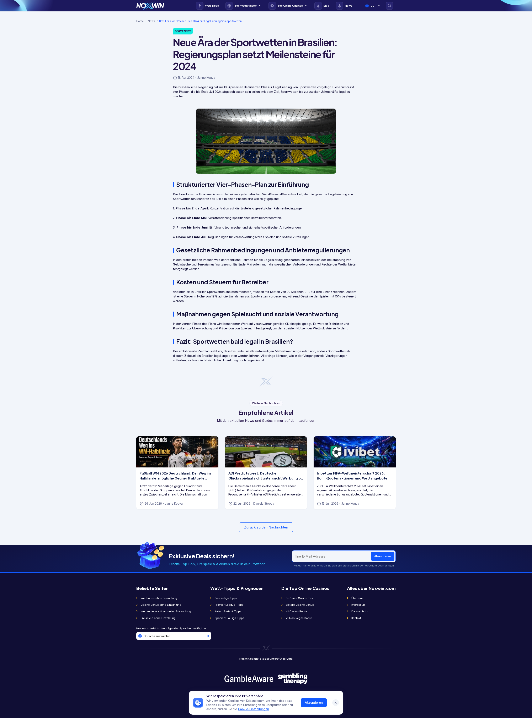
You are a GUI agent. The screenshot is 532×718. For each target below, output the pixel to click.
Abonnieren (382, 556)
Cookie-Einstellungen (253, 709)
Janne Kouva (206, 77)
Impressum (358, 604)
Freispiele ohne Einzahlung (158, 618)
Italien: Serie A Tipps (228, 611)
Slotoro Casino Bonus (300, 604)
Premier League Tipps (229, 604)
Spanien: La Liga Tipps (229, 618)
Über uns (357, 598)
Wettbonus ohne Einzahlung (159, 598)
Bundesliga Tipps (226, 598)
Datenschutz (359, 611)
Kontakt (356, 618)
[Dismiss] (335, 702)
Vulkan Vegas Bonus (299, 618)
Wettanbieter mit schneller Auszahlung (166, 611)
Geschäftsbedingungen (379, 565)
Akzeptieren (314, 703)
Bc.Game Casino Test (300, 598)
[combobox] (173, 636)
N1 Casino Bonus (297, 611)
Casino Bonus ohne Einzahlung (161, 604)
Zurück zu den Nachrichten (266, 527)
